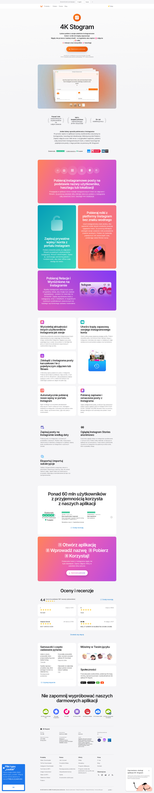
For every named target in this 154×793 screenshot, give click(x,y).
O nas (99, 760)
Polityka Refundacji (90, 789)
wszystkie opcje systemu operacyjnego (73, 56)
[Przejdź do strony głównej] (41, 6)
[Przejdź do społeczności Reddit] (102, 683)
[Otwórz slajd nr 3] (83, 105)
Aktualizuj (81, 763)
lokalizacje (90, 196)
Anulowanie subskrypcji (66, 777)
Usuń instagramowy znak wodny (95, 224)
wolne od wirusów (89, 56)
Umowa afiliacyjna (99, 789)
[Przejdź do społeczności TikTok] (109, 775)
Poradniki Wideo (64, 763)
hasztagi (79, 196)
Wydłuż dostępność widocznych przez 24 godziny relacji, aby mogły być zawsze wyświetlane (58, 292)
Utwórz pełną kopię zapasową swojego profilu (94, 336)
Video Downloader (45, 760)
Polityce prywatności (15, 779)
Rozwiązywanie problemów (67, 769)
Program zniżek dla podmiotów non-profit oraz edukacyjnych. (86, 771)
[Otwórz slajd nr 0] (70, 105)
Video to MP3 (44, 774)
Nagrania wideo (62, 660)
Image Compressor (45, 772)
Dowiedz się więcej (135, 778)
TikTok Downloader (46, 763)
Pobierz (42, 780)
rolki (61, 410)
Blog (98, 763)
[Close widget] (92, 2)
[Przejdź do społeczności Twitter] (98, 775)
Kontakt (99, 766)
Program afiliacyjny (83, 766)
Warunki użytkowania (70, 789)
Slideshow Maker (45, 777)
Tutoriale (42, 662)
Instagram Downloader (47, 766)
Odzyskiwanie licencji (65, 772)
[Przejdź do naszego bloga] (112, 775)
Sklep (80, 760)
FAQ (59, 672)
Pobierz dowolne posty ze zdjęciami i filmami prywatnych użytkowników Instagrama (56, 252)
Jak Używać (63, 760)
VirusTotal (79, 123)
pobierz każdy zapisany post (89, 406)
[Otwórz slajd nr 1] (75, 105)
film (65, 380)
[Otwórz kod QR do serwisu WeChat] (98, 683)
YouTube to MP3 (45, 769)
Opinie (61, 774)
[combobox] (80, 2)
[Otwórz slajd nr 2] (79, 105)
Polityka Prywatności (80, 789)
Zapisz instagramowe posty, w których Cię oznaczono (96, 404)
